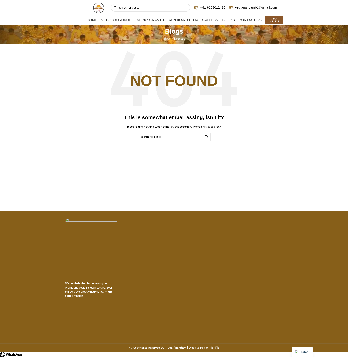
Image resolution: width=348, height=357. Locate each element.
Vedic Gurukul (131, 240)
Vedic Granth (130, 247)
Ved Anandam (177, 347)
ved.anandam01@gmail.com (256, 7)
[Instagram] (79, 331)
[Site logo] (99, 7)
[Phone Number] (169, 227)
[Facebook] (69, 331)
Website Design (204, 347)
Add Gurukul (274, 20)
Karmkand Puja (132, 253)
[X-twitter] (89, 331)
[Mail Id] (169, 289)
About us (127, 233)
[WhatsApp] (169, 240)
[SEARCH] (206, 137)
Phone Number (186, 228)
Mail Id (179, 290)
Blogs (125, 260)
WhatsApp (182, 241)
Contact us (129, 267)
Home (125, 226)
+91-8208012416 (212, 7)
